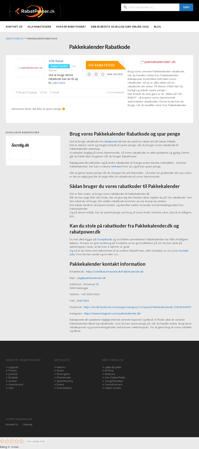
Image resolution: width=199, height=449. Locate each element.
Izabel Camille (113, 388)
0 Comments (116, 92)
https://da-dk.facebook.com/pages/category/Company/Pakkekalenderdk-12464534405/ (137, 307)
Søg (186, 7)
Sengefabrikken (114, 381)
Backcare (110, 374)
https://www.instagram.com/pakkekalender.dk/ (112, 313)
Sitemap (27, 424)
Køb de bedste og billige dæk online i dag (120, 26)
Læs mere (58, 83)
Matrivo (61, 367)
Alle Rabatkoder (39, 26)
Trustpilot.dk (104, 239)
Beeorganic (63, 374)
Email (55, 92)
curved (13, 381)
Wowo (60, 370)
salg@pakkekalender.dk (91, 278)
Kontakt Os (14, 26)
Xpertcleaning (65, 381)
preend (13, 374)
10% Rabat (56, 61)
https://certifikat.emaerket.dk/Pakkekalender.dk (114, 271)
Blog (157, 26)
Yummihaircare (113, 384)
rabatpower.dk (112, 141)
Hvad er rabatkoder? (71, 26)
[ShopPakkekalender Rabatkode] (157, 62)
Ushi (11, 388)
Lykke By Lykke (113, 367)
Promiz (13, 370)
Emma (60, 384)
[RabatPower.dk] (35, 11)
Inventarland (16, 384)
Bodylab (13, 377)
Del (45, 92)
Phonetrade (64, 377)
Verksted (116, 166)
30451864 (83, 300)
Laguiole (13, 367)
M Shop (109, 370)
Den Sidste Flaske (115, 377)
